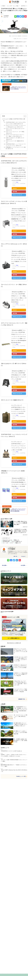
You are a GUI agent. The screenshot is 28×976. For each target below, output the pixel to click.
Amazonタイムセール (7, 540)
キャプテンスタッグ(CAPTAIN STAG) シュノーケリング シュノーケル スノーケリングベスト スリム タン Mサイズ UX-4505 (18, 446)
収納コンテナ (18, 542)
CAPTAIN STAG (6, 541)
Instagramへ (23, 556)
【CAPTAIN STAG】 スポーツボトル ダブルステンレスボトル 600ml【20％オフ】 (16, 123)
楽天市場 (15, 191)
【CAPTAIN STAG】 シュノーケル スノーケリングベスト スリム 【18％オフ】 (16, 145)
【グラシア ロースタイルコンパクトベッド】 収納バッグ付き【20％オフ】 (15, 135)
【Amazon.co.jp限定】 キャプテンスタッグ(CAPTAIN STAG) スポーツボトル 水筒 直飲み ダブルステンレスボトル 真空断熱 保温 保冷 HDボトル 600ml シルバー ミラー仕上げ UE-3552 (18, 174)
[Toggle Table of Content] (24, 116)
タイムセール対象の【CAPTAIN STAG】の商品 (14, 119)
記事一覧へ (16, 556)
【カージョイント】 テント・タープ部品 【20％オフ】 (15, 132)
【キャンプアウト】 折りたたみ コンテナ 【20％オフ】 (15, 129)
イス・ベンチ (5, 542)
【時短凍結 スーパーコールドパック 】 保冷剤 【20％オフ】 (16, 148)
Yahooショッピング (17, 194)
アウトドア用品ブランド (17, 541)
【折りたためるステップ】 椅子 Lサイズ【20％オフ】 (15, 138)
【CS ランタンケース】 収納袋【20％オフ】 (15, 141)
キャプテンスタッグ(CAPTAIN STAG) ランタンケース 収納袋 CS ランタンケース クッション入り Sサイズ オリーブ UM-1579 (18, 409)
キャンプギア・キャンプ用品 (12, 5)
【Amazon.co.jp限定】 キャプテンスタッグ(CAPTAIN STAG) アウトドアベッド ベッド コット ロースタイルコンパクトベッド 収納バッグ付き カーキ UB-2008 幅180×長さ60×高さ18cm (18, 336)
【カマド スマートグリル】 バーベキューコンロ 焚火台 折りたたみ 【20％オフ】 (15, 126)
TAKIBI (3, 5)
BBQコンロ (16, 540)
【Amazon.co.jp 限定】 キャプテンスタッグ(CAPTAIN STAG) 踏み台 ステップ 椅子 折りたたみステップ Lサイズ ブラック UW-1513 (18, 375)
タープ (11, 542)
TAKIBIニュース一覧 (20, 776)
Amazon (15, 188)
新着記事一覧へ (21, 699)
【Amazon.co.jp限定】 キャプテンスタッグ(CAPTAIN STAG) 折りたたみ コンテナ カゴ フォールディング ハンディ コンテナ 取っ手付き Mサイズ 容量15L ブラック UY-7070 (18, 257)
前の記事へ (4, 565)
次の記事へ (23, 565)
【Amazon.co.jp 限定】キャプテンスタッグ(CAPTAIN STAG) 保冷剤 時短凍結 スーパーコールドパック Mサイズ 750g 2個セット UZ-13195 (18, 482)
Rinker (17, 182)
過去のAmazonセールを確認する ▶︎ (14, 642)
